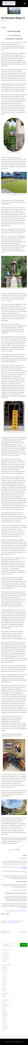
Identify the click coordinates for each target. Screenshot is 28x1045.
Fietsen (15, 921)
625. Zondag (5, 958)
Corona (4, 974)
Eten (3, 987)
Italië (3, 997)
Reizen (21, 921)
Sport (3, 1024)
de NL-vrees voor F (22, 910)
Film (3, 991)
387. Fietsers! (23, 932)
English (4, 984)
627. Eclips (5, 954)
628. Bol (4, 952)
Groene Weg (15, 922)
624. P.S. (4, 961)
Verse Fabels (5, 1028)
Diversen (4, 982)
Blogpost (4, 969)
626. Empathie (6, 956)
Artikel (10, 921)
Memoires (5, 1006)
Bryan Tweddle (23, 858)
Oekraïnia (4, 1015)
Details (4, 978)
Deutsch (4, 980)
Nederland (5, 1013)
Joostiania (5, 1000)
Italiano (4, 995)
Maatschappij (5, 1004)
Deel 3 (8, 914)
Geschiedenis (5, 993)
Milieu (4, 1008)
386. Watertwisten (6, 932)
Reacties (4, 1017)
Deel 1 (3, 914)
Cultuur (4, 976)
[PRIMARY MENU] (25, 3)
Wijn (3, 1030)
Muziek (4, 1011)
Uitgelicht (5, 1026)
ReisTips (4, 1019)
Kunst (3, 1002)
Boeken (4, 971)
